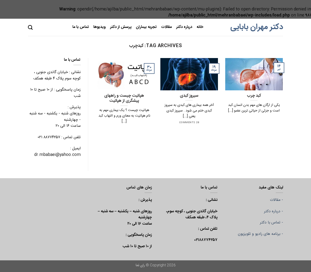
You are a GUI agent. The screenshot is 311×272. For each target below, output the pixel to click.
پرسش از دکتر (121, 27)
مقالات (166, 27)
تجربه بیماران (146, 27)
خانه (200, 27)
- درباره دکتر (273, 211)
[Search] (30, 27)
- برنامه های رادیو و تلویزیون (260, 234)
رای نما (140, 265)
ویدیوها (99, 27)
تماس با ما (80, 27)
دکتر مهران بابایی (256, 27)
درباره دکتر (184, 27)
